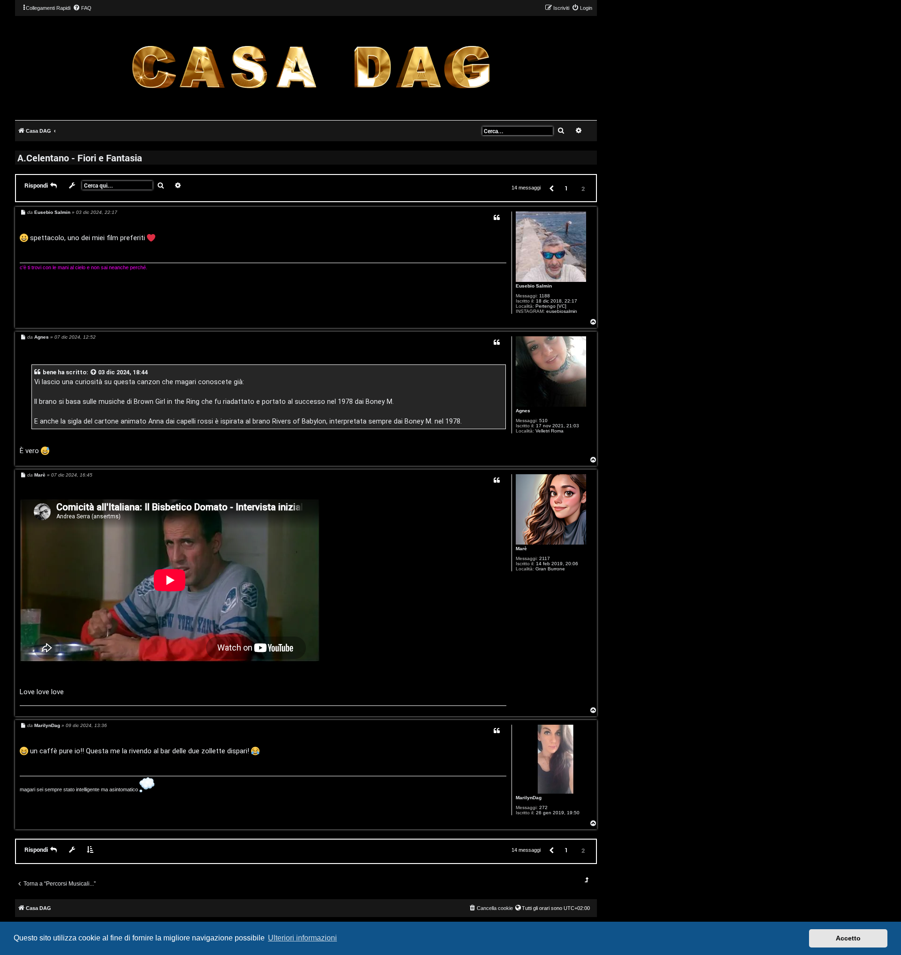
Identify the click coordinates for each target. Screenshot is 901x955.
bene (49, 372)
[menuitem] (82, 8)
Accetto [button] (848, 938)
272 (543, 807)
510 (543, 420)
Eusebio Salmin (534, 285)
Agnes (523, 410)
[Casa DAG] (311, 67)
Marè (521, 548)
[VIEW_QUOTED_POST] (94, 372)
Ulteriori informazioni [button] (302, 938)
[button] (551, 187)
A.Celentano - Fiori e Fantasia (79, 158)
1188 (544, 295)
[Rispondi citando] (497, 217)
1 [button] (566, 188)
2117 (544, 558)
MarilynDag (529, 797)
